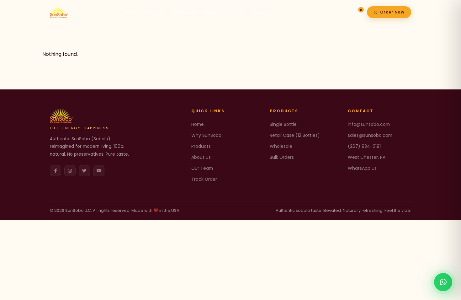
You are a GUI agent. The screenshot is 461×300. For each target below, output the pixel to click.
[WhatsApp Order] (443, 282)
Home (131, 12)
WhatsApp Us (362, 168)
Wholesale (281, 146)
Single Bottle (283, 124)
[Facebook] (55, 170)
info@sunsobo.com (369, 124)
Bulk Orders (282, 157)
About (212, 12)
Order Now (392, 12)
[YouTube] (98, 170)
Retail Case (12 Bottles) (295, 135)
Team (236, 12)
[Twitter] (84, 170)
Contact (290, 12)
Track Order (204, 179)
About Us (201, 157)
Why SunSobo (206, 135)
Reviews (262, 12)
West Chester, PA (366, 157)
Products (185, 12)
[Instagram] (70, 170)
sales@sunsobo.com (370, 135)
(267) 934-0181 (364, 146)
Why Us (156, 12)
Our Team (202, 168)
